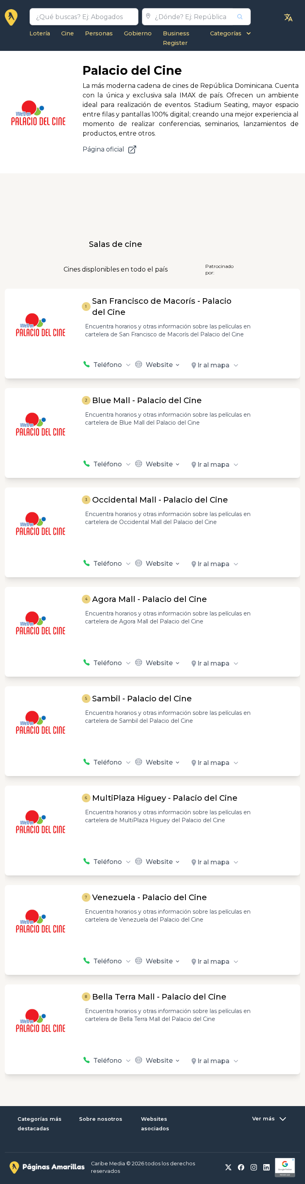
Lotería (39, 33)
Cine (67, 33)
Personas (99, 33)
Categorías (225, 33)
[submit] (242, 16)
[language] (288, 17)
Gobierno (138, 33)
